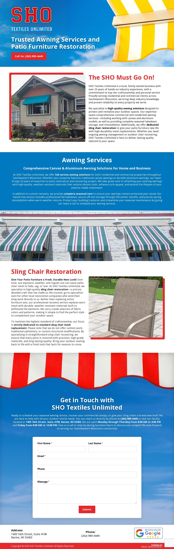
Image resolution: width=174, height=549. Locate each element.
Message (42, 481)
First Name (43, 443)
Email (40, 456)
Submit (87, 509)
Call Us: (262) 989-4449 (29, 56)
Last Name (94, 443)
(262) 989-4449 (90, 536)
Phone (41, 468)
